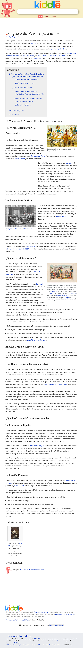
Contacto (57, 645)
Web (40, 16)
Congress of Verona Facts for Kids (32, 570)
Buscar (75, 11)
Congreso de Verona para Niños (17, 620)
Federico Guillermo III (62, 295)
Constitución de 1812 (62, 216)
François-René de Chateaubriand (56, 384)
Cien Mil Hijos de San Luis (36, 340)
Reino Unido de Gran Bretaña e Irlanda (51, 56)
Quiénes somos (30, 645)
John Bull (66, 297)
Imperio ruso (71, 53)
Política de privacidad (44, 645)
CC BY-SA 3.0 (38, 639)
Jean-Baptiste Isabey (27, 229)
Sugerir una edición (56, 625)
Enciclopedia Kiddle (41, 612)
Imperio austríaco (13, 56)
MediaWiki (17, 643)
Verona (33, 43)
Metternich (31, 246)
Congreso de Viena (38, 156)
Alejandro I (69, 163)
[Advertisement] (41, 24)
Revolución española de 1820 (18, 249)
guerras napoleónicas (58, 49)
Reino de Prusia (28, 56)
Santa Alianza (37, 58)
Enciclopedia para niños (13, 37)
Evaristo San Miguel (37, 445)
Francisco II (72, 293)
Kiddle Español (10, 645)
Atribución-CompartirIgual (64, 614)
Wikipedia (56, 641)
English (54, 16)
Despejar (71, 11)
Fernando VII (19, 486)
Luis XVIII (54, 291)
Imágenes (46, 16)
